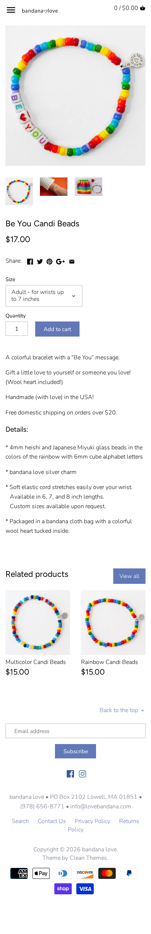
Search (20, 821)
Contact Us (52, 821)
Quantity (15, 316)
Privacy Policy (92, 821)
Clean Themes (88, 858)
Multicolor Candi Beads (35, 662)
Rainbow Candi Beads (109, 662)
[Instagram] (82, 773)
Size (10, 279)
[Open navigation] (10, 9)
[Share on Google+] (60, 260)
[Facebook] (70, 773)
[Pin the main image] (49, 260)
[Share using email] (72, 260)
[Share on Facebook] (30, 260)
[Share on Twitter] (40, 260)
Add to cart (57, 329)
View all (129, 576)
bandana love (99, 849)
